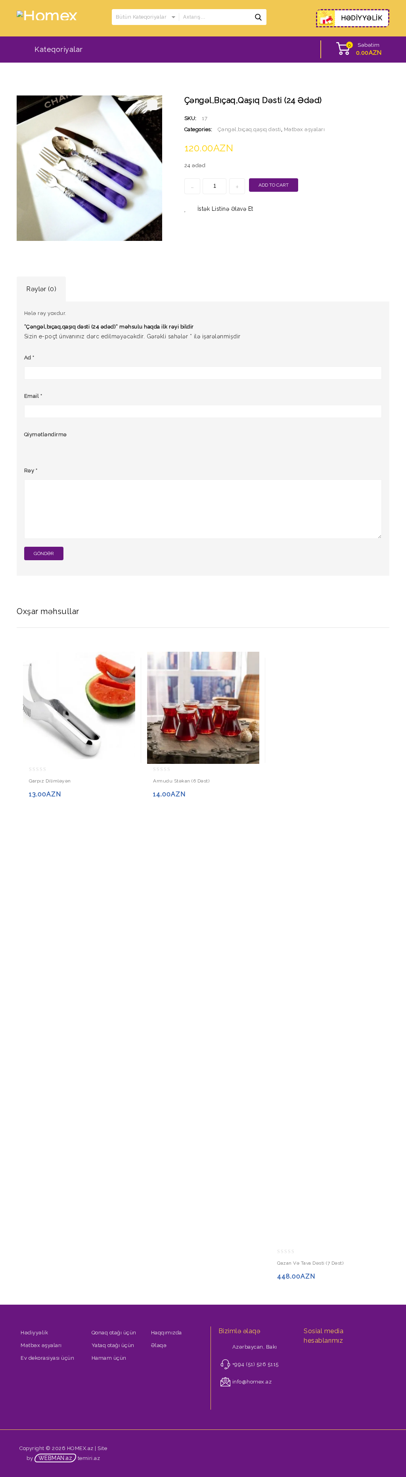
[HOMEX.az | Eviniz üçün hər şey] (47, 14)
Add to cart (274, 185)
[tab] (41, 289)
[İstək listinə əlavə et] (52, 798)
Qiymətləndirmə (45, 434)
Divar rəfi (374, 99)
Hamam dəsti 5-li (384, 99)
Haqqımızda (166, 1333)
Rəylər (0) (41, 289)
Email (33, 396)
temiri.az (89, 1458)
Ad (29, 358)
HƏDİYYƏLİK (361, 18)
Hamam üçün (109, 1358)
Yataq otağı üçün (113, 1345)
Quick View (68, 798)
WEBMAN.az (55, 1458)
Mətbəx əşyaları (304, 129)
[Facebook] (308, 1358)
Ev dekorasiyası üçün (47, 1358)
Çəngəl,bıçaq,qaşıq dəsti (249, 129)
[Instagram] (319, 1358)
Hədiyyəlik (34, 1333)
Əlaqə (159, 1345)
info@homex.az (252, 1382)
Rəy (31, 470)
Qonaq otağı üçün (114, 1333)
